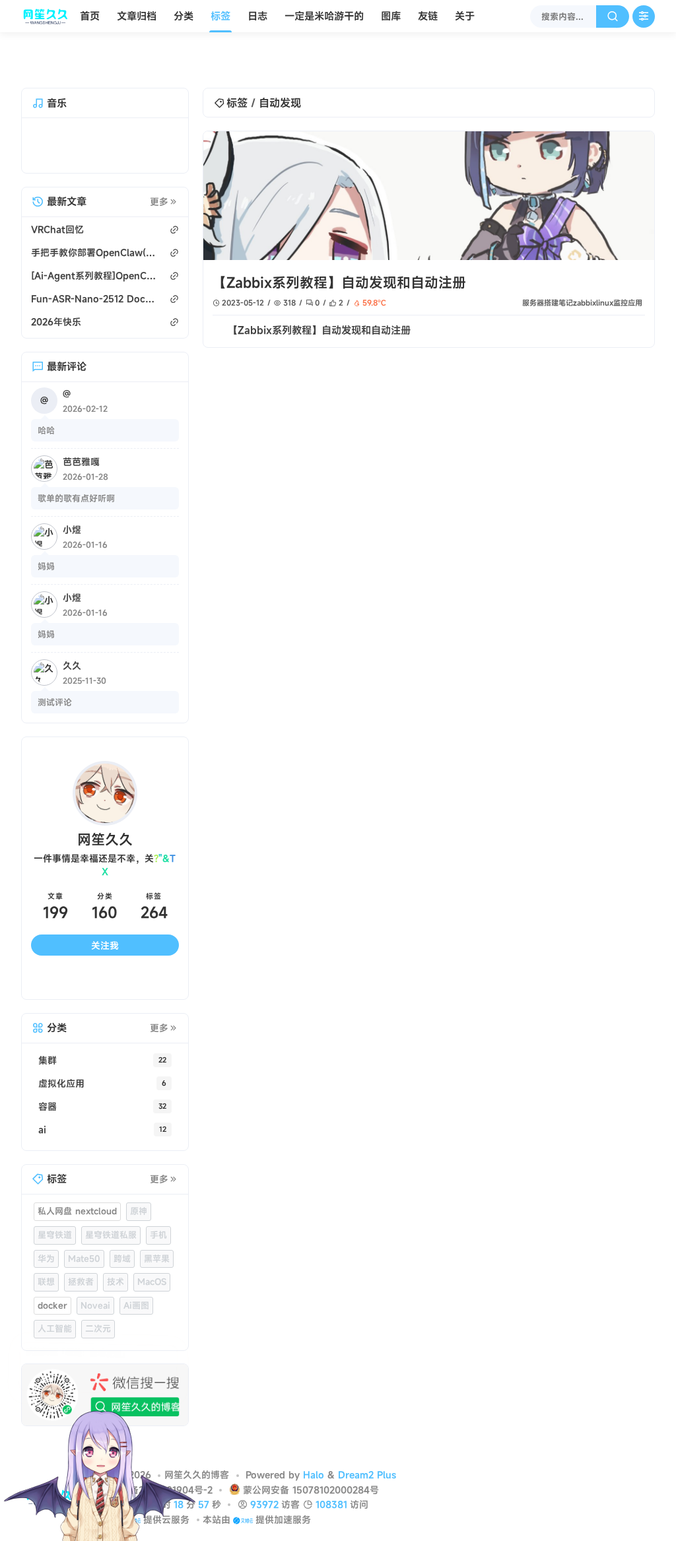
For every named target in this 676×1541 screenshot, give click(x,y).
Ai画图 (136, 1292)
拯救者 (81, 1269)
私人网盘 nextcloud (77, 1198)
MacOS (151, 1269)
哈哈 (46, 430)
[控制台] (643, 16)
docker (52, 1292)
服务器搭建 (540, 303)
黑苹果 (157, 1245)
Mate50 (84, 1245)
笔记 (565, 303)
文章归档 (136, 15)
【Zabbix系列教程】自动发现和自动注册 (339, 282)
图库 (391, 15)
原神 (138, 1198)
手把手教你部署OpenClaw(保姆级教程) (93, 252)
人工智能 (55, 1316)
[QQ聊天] (49, 966)
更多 (159, 202)
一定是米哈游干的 (324, 15)
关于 (465, 15)
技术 (115, 1269)
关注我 (105, 932)
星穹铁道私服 (111, 1222)
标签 (220, 15)
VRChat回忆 (57, 229)
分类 (183, 15)
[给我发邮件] (123, 966)
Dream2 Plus (367, 1474)
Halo (313, 1474)
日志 (257, 15)
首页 (90, 15)
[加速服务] (242, 1519)
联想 (46, 1269)
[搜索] (612, 16)
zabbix (584, 303)
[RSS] (160, 966)
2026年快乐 (56, 321)
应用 (635, 303)
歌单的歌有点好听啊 (76, 498)
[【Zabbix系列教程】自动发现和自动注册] (428, 195)
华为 (46, 1245)
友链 (428, 15)
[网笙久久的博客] (48, 16)
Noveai (95, 1292)
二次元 (98, 1316)
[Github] (86, 966)
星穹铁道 (55, 1222)
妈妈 (46, 566)
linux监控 (612, 303)
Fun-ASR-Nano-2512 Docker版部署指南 (93, 298)
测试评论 (55, 702)
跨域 (122, 1245)
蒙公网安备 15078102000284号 (311, 1490)
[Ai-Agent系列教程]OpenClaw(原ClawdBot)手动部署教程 (93, 275)
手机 (158, 1222)
